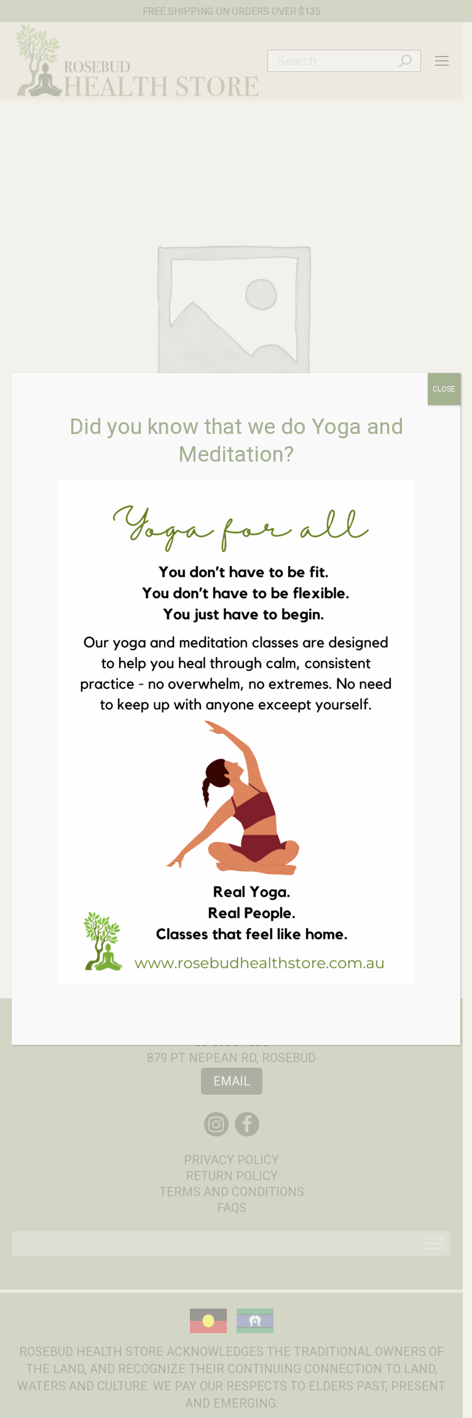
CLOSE (444, 389)
